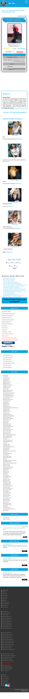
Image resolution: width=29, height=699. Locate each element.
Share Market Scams (7, 489)
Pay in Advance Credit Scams (9, 392)
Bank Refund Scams (7, 432)
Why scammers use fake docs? (9, 279)
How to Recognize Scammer (8, 280)
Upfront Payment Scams (8, 429)
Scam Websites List (6, 665)
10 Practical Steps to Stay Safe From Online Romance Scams (15, 284)
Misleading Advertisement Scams (9, 460)
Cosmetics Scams (6, 445)
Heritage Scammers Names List (9, 649)
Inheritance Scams (6, 479)
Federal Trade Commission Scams (10, 463)
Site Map (4, 674)
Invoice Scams (6, 496)
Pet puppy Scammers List (7, 317)
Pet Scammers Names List (8, 646)
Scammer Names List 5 (7, 623)
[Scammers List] (24, 551)
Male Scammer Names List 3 (8, 642)
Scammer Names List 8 (7, 628)
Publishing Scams (6, 409)
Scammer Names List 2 (7, 618)
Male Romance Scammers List (8, 315)
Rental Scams (5, 422)
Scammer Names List (7, 616)
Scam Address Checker (7, 355)
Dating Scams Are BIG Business (9, 278)
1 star (16, 266)
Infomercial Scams (6, 495)
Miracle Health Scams (7, 457)
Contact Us (5, 593)
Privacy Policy (5, 681)
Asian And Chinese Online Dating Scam (10, 282)
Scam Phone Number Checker (9, 363)
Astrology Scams (6, 444)
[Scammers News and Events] (25, 536)
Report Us (5, 600)
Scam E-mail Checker (7, 359)
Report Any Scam (6, 663)
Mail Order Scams (6, 433)
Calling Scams (5, 469)
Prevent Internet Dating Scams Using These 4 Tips (13, 286)
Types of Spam (6, 603)
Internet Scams (6, 379)
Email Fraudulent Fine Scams (8, 446)
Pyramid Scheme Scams (7, 394)
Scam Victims (5, 605)
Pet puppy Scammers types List (8, 319)
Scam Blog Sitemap (6, 683)
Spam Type (5, 596)
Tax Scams (5, 438)
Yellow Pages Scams (7, 456)
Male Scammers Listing (7, 658)
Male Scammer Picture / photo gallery (9, 337)
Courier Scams (6, 491)
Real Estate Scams (6, 406)
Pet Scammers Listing (7, 647)
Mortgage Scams (6, 499)
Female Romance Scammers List (8, 313)
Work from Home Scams (8, 399)
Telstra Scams (6, 454)
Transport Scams (6, 387)
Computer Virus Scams (7, 414)
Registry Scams (6, 471)
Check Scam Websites (7, 367)
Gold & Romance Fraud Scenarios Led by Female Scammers (15, 290)
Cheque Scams (6, 472)
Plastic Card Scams (6, 500)
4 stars (14, 262)
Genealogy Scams (6, 448)
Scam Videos (4, 329)
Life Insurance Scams (7, 498)
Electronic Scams (6, 493)
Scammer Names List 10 (7, 634)
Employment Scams (7, 419)
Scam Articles (5, 676)
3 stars (19, 262)
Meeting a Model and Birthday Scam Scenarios (12, 291)
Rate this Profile (21, 48)
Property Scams (6, 480)
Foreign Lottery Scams (7, 384)
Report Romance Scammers (7, 333)
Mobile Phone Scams (7, 423)
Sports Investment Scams (8, 467)
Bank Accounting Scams (7, 488)
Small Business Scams (7, 468)
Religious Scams (6, 383)
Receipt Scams (6, 475)
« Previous (6, 112)
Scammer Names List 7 (7, 626)
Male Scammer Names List (8, 639)
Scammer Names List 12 (7, 637)
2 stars (11, 266)
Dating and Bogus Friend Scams (9, 450)
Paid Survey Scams (6, 411)
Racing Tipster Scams (7, 504)
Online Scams (5, 10)
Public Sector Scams (7, 503)
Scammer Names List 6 (7, 624)
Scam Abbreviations (7, 613)
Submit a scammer (22, 16)
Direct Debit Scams (7, 484)
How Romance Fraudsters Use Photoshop (11, 287)
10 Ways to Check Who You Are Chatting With (12, 297)
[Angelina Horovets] (14, 33)
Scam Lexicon (5, 611)
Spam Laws (5, 598)
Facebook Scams (6, 378)
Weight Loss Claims (7, 386)
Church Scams (5, 402)
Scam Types (5, 595)
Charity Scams (6, 421)
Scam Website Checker (6, 311)
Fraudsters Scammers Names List (9, 655)
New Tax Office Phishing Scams (9, 434)
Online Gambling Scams (7, 436)
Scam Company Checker (8, 357)
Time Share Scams (6, 507)
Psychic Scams (6, 502)
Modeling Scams (6, 403)
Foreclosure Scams (7, 483)
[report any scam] (8, 344)
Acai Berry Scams (6, 398)
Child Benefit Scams (7, 461)
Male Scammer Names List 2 (8, 641)
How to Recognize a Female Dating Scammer (12, 283)
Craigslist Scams (6, 410)
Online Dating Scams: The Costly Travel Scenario (12, 295)
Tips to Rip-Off (6, 670)
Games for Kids (6, 517)
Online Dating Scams (7, 425)
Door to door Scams (7, 430)
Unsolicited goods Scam (8, 440)
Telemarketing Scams (7, 453)
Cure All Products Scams (8, 396)
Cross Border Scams (7, 492)
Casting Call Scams (6, 400)
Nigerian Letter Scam (7, 391)
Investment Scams (6, 427)
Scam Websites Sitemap (7, 667)
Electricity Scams (6, 465)
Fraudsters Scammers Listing (8, 657)
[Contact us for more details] (24, 579)
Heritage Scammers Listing (8, 653)
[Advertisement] (12, 81)
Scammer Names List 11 (7, 635)
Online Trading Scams (7, 417)
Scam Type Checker (7, 365)
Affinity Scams (6, 449)
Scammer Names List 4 (7, 621)
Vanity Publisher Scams (7, 441)
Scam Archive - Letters (6, 331)
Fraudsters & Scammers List (7, 323)
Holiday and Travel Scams (8, 418)
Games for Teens (6, 519)
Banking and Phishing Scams (8, 415)
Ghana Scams (5, 375)
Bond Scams (5, 506)
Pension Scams (6, 477)
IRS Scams (5, 458)
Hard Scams (5, 473)
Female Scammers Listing (8, 660)
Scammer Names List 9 (7, 632)
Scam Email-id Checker (7, 361)
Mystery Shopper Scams (8, 390)
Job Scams (5, 442)
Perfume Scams (6, 413)
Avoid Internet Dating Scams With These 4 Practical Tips (14, 288)
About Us (4, 591)
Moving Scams (6, 405)
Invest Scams (5, 388)
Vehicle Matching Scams (8, 485)
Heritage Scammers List (6, 321)
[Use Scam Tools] (24, 565)
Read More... (20, 139)
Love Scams (5, 376)
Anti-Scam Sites (6, 678)
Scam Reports (4, 325)
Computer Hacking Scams (8, 426)
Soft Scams (5, 452)
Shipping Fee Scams (7, 481)
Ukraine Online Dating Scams (8, 293)
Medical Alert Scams (7, 382)
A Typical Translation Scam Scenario (10, 294)
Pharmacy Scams (6, 464)
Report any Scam (5, 335)
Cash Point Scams (6, 487)
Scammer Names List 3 (7, 619)
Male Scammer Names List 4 (8, 644)
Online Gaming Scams (7, 437)
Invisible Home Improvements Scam (10, 407)
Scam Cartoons (5, 327)
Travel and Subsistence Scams (9, 508)
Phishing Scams (6, 380)
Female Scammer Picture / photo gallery (10, 339)
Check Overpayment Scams (8, 395)
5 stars (9, 262)
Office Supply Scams (7, 476)
